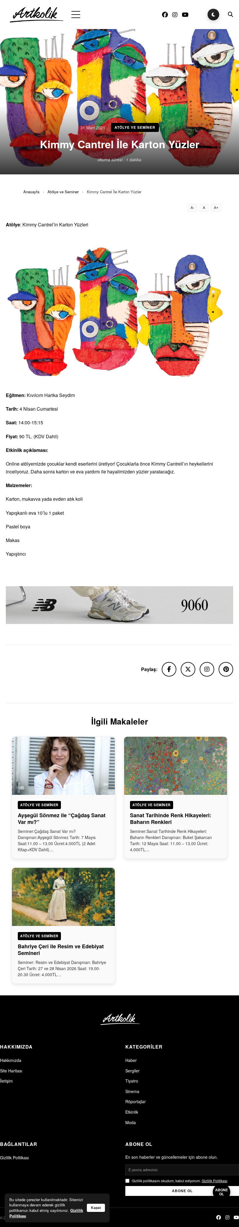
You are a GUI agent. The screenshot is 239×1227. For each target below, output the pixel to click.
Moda (130, 1122)
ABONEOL (221, 1192)
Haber (131, 1060)
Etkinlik (131, 1112)
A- (192, 208)
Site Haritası (11, 1071)
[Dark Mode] (213, 14)
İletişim (6, 1081)
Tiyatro (131, 1081)
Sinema (132, 1091)
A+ (216, 208)
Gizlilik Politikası (14, 1157)
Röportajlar (135, 1101)
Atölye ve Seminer (63, 191)
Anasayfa (31, 191)
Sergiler (132, 1071)
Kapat (96, 1208)
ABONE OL (182, 1191)
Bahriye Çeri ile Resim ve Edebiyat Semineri (61, 949)
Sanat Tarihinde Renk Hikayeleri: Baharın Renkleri (170, 818)
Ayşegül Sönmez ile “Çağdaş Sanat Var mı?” (62, 818)
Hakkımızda (10, 1060)
